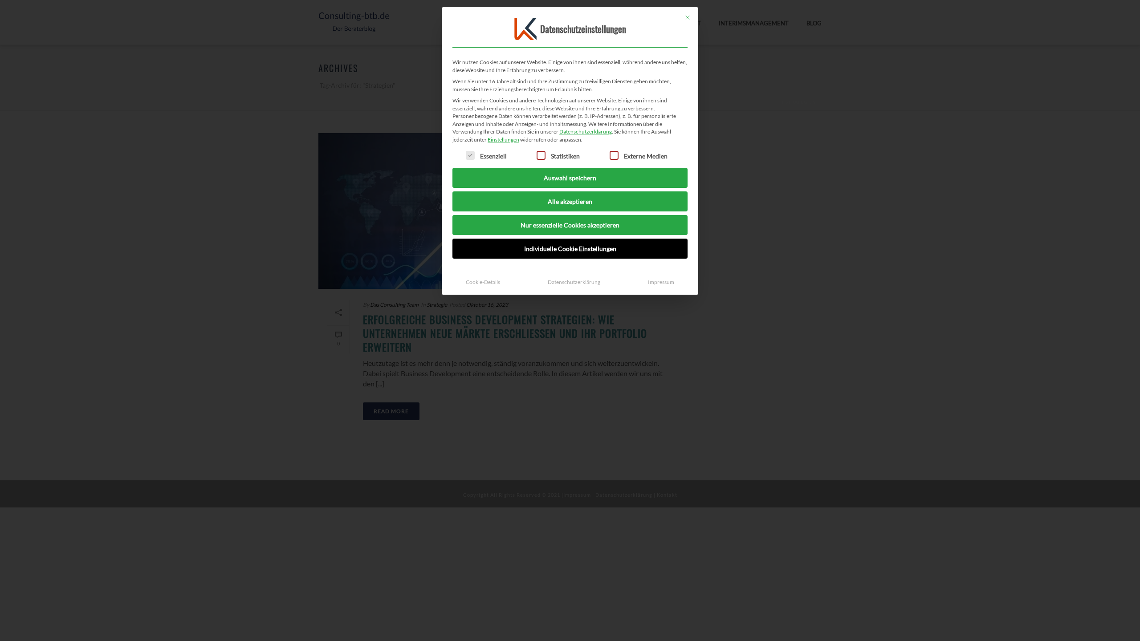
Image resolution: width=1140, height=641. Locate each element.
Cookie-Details (483, 282)
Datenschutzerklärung (585, 131)
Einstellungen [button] (503, 139)
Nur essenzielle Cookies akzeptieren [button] (570, 225)
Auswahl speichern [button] (570, 178)
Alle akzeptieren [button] (570, 201)
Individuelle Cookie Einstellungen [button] (570, 248)
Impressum (661, 282)
